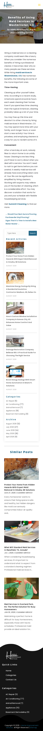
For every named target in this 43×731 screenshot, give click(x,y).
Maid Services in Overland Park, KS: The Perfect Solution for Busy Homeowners (19, 607)
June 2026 (10, 430)
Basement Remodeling (15, 414)
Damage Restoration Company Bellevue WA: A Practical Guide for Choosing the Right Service (21, 352)
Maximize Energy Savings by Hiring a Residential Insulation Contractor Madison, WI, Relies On (21, 289)
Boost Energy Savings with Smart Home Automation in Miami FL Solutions (20, 383)
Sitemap (33, 727)
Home (8, 670)
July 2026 (10, 427)
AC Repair (10, 401)
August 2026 (11, 423)
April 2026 (10, 436)
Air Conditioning (12, 404)
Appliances (10, 410)
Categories (11, 675)
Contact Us (11, 679)
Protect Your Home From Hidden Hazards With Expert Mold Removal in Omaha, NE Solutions (21, 259)
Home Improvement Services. (22, 726)
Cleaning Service (24, 32)
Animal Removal (13, 407)
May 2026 (10, 433)
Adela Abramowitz (19, 29)
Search (33, 233)
